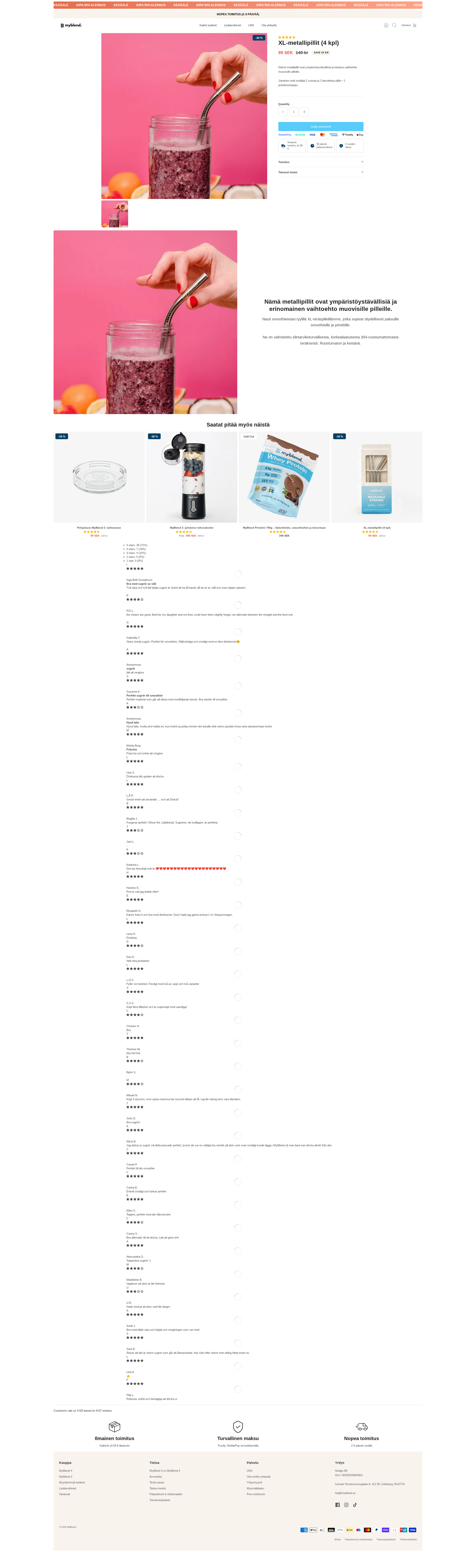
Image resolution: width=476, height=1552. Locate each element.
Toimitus (284, 162)
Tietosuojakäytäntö (386, 1539)
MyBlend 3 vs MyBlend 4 (164, 1470)
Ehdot (338, 1539)
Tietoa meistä (157, 1488)
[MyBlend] (71, 25)
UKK (250, 1470)
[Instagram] (346, 1505)
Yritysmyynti (254, 1482)
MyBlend (72, 1527)
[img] (134, 568)
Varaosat (64, 1494)
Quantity (284, 104)
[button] (287, 37)
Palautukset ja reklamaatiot (358, 1539)
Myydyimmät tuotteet (72, 1482)
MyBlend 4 (65, 1470)
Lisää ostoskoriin (321, 126)
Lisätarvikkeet (67, 1488)
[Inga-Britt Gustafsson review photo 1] (148, 591)
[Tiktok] (355, 1505)
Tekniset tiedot (287, 172)
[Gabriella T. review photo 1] (142, 645)
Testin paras (156, 1482)
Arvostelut (155, 1476)
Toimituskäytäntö (159, 1500)
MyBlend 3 (65, 1476)
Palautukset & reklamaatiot (165, 1494)
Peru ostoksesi (256, 1494)
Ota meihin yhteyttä (258, 1476)
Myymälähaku (255, 1488)
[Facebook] (337, 1505)
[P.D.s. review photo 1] (139, 618)
